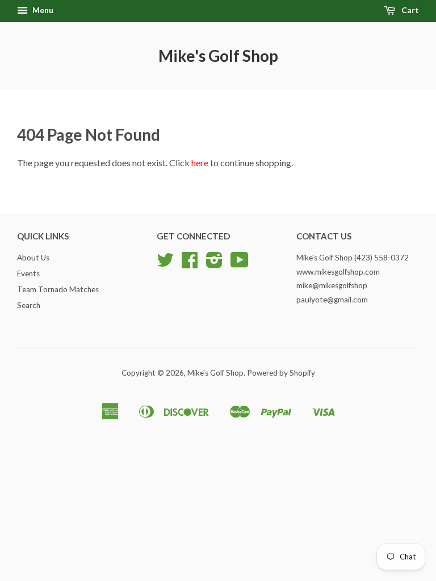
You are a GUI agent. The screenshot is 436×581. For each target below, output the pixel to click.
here (199, 162)
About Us (33, 257)
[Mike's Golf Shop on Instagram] (214, 263)
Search (28, 305)
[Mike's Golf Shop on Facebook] (189, 263)
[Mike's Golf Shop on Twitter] (165, 263)
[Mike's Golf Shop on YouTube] (239, 263)
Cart (409, 10)
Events (28, 273)
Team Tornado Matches (58, 289)
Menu (42, 10)
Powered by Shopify (281, 372)
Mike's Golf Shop (218, 55)
